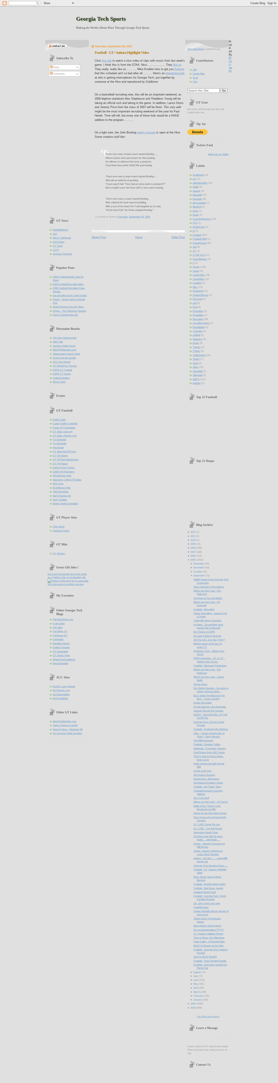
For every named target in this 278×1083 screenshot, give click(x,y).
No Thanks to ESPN (204, 631)
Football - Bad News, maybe (208, 888)
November (198, 567)
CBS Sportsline (61, 491)
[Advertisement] (65, 145)
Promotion (198, 311)
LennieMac (198, 279)
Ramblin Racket (61, 643)
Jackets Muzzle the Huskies (208, 710)
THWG (196, 351)
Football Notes (201, 907)
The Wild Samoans (203, 740)
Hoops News (200, 684)
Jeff (195, 69)
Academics (198, 175)
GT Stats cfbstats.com (65, 435)
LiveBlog (197, 283)
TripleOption (199, 355)
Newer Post (99, 237)
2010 (193, 540)
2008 (193, 547)
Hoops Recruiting (203, 702)
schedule (197, 331)
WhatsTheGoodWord (64, 659)
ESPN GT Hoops (62, 373)
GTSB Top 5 (199, 255)
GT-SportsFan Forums (65, 365)
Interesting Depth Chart (206, 832)
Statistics (197, 339)
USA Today (59, 242)
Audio (196, 186)
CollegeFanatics (61, 378)
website (197, 383)
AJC (55, 234)
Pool (195, 307)
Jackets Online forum (64, 346)
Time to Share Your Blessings (209, 937)
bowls (196, 214)
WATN (196, 379)
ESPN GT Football (62, 370)
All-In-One (58, 483)
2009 (193, 544)
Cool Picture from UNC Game (209, 752)
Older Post (178, 237)
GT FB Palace (60, 463)
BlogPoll (197, 206)
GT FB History (60, 455)
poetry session (146, 132)
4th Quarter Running (204, 775)
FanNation (58, 639)
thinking (179, 69)
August (197, 972)
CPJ (195, 223)
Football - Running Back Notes (210, 884)
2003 (193, 1007)
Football (197, 235)
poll (194, 303)
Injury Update (60, 499)
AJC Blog (58, 627)
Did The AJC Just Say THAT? (209, 639)
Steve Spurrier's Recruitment (209, 587)
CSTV (56, 250)
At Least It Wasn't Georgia (207, 636)
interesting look (175, 73)
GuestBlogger (200, 259)
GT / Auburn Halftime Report (208, 933)
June (196, 980)
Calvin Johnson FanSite (65, 725)
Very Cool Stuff (201, 798)
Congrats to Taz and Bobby (208, 598)
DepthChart (199, 227)
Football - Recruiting (204, 609)
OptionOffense (200, 295)
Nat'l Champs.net (62, 495)
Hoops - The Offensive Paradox (69, 311)
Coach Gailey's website (65, 423)
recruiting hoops (201, 323)
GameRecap (199, 243)
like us (177, 64)
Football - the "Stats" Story (207, 786)
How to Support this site (65, 314)
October (197, 571)
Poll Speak (58, 447)
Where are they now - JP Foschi (211, 802)
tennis (196, 343)
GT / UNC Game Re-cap (207, 824)
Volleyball (197, 375)
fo (194, 231)
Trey (195, 81)
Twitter (196, 359)
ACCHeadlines (60, 698)
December (198, 563)
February (198, 995)
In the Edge (59, 623)
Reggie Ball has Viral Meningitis (210, 707)
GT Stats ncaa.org (62, 431)
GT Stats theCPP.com (64, 451)
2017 (193, 532)
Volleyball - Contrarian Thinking (210, 748)
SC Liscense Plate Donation (67, 733)
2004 (193, 1003)
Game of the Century (64, 467)
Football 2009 (200, 239)
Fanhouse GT (60, 635)
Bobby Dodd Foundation (65, 503)
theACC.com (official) (64, 686)
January (197, 999)
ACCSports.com (61, 690)
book (195, 211)
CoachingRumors (202, 219)
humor (196, 271)
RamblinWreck (60, 229)
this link (107, 60)
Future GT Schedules (64, 427)
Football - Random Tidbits (207, 744)
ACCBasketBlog (61, 694)
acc (195, 178)
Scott (195, 77)
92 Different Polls (62, 487)
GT (194, 251)
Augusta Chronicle (62, 254)
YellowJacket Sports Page (66, 354)
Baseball (197, 195)
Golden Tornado (61, 647)
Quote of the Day (203, 771)
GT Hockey (59, 553)
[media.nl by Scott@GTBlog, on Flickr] (54, 580)
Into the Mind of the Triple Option (70, 295)
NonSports (198, 291)
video (195, 367)
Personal (197, 299)
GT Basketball (60, 651)
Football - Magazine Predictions (210, 665)
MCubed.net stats (62, 475)
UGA (195, 363)
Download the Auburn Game (208, 782)
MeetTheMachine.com (64, 349)
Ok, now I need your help (207, 903)
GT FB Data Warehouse (65, 459)
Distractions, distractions (207, 779)
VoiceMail (197, 371)
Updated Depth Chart (205, 892)
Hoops (196, 267)
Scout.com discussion (64, 357)
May (195, 984)
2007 (193, 552)
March (196, 992)
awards (196, 191)
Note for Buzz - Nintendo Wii (68, 729)
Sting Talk (58, 341)
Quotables (198, 315)
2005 (193, 559)
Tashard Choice (61, 530)
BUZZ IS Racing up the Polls (208, 945)
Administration (200, 183)
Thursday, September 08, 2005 (134, 216)
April (195, 987)
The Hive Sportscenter (65, 337)
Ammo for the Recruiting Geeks (210, 813)
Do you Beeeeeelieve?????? (209, 930)
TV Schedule (59, 439)
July (195, 976)
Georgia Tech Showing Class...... (211, 865)
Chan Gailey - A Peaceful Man (209, 941)
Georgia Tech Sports (101, 19)
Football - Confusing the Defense (211, 729)
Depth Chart (59, 419)
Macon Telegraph (62, 237)
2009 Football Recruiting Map (68, 284)
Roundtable (199, 327)
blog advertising (195, 49)
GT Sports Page (61, 655)
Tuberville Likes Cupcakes (208, 620)
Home (138, 237)
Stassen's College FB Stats (67, 479)
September (199, 575)
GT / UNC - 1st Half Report (208, 828)
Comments (59, 73)
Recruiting (198, 319)
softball (196, 335)
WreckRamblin (60, 663)
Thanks (197, 347)
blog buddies (199, 203)
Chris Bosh (59, 526)
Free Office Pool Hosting (208, 1017)
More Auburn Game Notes (207, 925)
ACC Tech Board (62, 362)
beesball (197, 199)
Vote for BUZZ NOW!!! (205, 956)
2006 (193, 556)
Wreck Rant (59, 382)
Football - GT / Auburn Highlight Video (122, 53)
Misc (195, 287)
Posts (56, 67)
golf (194, 247)
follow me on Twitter (218, 154)
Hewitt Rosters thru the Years (68, 306)
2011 (193, 536)
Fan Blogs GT (60, 631)
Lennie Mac (199, 73)
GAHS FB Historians (63, 471)
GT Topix (58, 245)
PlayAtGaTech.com (63, 619)
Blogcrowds (230, 64)
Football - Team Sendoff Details (210, 961)
